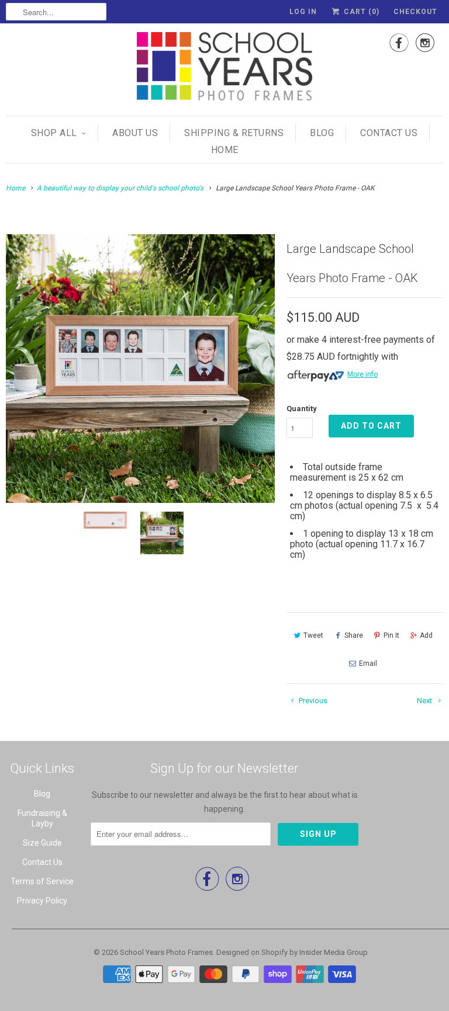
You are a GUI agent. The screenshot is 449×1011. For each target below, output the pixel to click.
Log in (303, 12)
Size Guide (42, 842)
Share (353, 635)
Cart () (360, 12)
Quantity (301, 408)
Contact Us (388, 132)
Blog (322, 132)
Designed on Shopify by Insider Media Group (292, 952)
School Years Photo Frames (166, 952)
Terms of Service (42, 881)
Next (425, 700)
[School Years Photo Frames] (224, 68)
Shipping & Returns (234, 132)
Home (225, 149)
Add (426, 635)
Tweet (313, 635)
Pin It (391, 635)
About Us (135, 132)
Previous (312, 700)
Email (368, 663)
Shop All (54, 132)
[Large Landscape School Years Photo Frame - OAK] (140, 368)
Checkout (415, 12)
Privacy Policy (42, 900)
